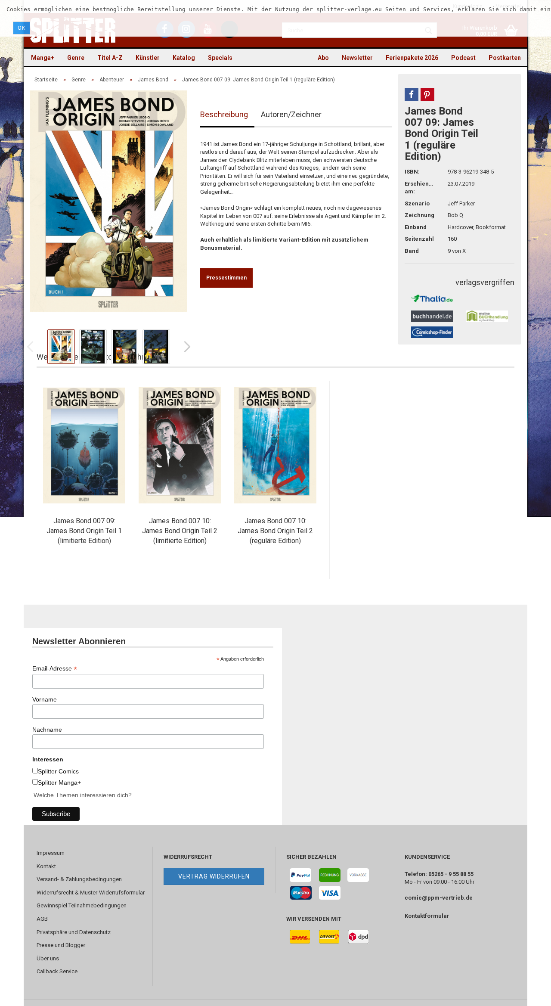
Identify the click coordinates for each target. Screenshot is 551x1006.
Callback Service (57, 971)
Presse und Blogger (61, 945)
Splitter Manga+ (59, 782)
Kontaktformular (427, 916)
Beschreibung (224, 114)
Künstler (148, 57)
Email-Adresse (54, 668)
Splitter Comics (58, 771)
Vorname (44, 699)
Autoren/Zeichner (291, 114)
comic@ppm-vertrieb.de (439, 897)
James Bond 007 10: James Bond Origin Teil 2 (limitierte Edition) (179, 531)
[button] (411, 94)
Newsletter (357, 57)
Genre (75, 57)
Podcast (463, 57)
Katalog (184, 57)
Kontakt (46, 866)
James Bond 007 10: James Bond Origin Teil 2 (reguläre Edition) (275, 531)
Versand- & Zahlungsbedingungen (79, 879)
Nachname (47, 729)
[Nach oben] (527, 993)
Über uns (48, 958)
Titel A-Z (110, 57)
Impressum (51, 853)
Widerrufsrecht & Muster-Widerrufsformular (91, 892)
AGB (42, 919)
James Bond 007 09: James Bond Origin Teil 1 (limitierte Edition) (84, 531)
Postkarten (505, 57)
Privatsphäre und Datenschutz (74, 932)
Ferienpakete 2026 (412, 57)
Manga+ (42, 57)
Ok (21, 28)
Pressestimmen (226, 278)
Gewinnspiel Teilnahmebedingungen (82, 905)
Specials (220, 57)
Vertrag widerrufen (214, 876)
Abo (323, 57)
